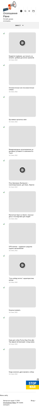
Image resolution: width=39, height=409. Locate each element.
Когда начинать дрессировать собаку (21, 372)
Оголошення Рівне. (9, 402)
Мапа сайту (4, 395)
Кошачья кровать (14, 310)
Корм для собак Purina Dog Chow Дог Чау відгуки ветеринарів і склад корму (21, 341)
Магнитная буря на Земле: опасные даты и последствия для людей (21, 215)
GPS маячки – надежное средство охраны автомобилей (20, 247)
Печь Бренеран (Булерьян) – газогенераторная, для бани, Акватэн (21, 184)
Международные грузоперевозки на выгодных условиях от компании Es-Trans (21, 151)
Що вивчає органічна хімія (18, 119)
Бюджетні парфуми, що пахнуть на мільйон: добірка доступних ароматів (21, 57)
